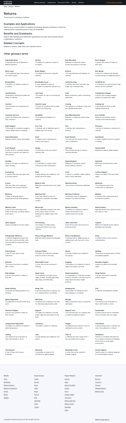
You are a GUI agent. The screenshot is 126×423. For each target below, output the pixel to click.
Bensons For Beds (70, 385)
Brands (74, 2)
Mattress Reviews (39, 2)
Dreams (67, 388)
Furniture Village (69, 394)
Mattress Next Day (70, 401)
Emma (36, 385)
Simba (36, 404)
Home (5, 6)
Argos (66, 382)
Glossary (11, 6)
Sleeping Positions (100, 388)
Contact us (98, 382)
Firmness (97, 385)
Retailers (81, 2)
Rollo (35, 398)
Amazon (67, 379)
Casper (36, 379)
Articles (6, 391)
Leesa (36, 388)
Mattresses (7, 382)
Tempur (36, 407)
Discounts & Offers (64, 2)
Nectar (36, 391)
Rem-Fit (36, 394)
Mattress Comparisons (10, 388)
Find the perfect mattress (114, 2)
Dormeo (36, 382)
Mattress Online (69, 404)
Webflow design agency (102, 419)
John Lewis (68, 398)
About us (97, 379)
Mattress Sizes (99, 391)
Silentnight (37, 401)
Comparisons (51, 2)
